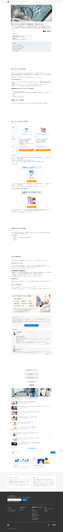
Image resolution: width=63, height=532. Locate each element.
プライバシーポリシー (35, 512)
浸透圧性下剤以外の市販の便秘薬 (17, 48)
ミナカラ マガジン (9, 508)
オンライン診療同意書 (35, 517)
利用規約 (33, 509)
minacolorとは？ (22, 508)
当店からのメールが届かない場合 (48, 508)
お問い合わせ (46, 511)
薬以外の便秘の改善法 (15, 50)
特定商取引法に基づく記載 (35, 515)
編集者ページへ (48, 343)
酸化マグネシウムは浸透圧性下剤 (17, 45)
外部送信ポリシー (34, 513)
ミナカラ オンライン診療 (10, 511)
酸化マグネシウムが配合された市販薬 (18, 46)
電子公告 (33, 516)
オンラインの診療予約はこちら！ (13, 451)
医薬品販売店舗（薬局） (35, 519)
